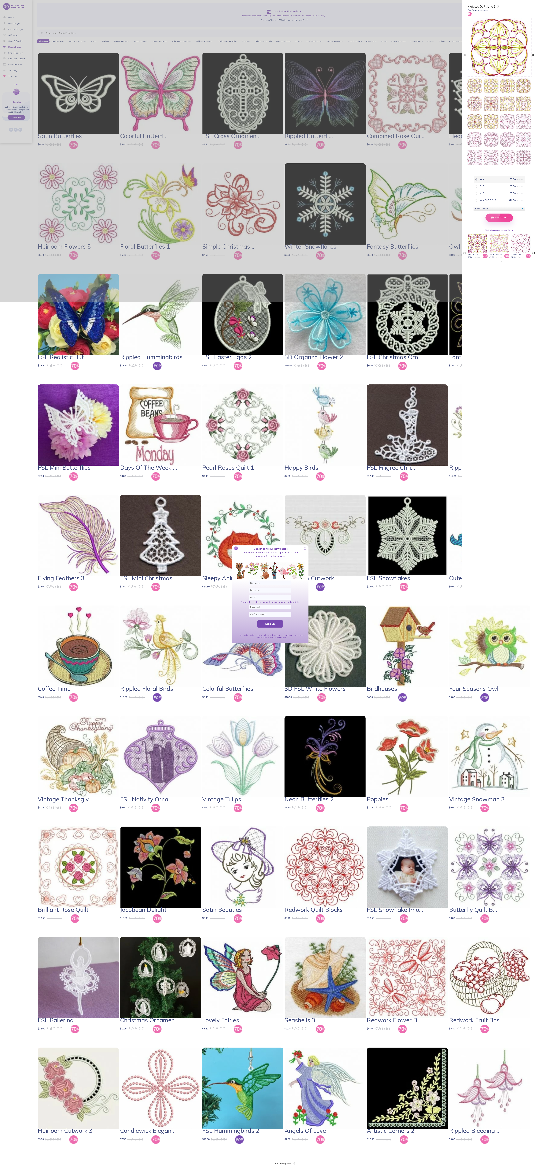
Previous (465, 55)
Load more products (284, 1163)
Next (533, 55)
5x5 (482, 186)
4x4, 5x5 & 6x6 (488, 200)
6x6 (482, 193)
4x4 (482, 179)
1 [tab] (497, 261)
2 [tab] (501, 261)
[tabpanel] (478, 246)
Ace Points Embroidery (478, 10)
